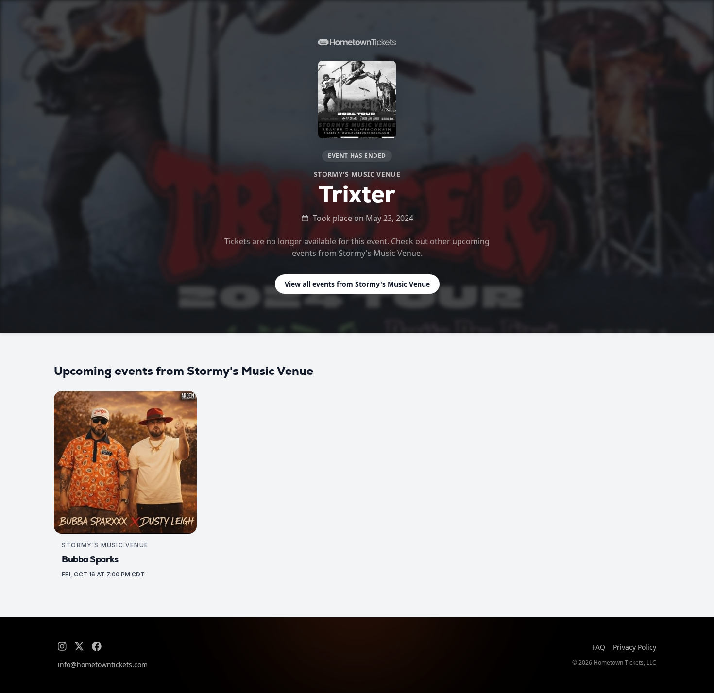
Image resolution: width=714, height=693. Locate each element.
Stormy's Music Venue (357, 174)
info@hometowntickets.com (103, 664)
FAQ (598, 647)
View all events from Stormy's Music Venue (357, 283)
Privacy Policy (634, 647)
